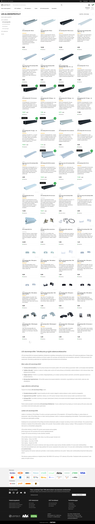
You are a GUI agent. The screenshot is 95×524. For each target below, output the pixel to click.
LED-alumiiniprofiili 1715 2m (83, 65)
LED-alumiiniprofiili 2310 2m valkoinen (28, 196)
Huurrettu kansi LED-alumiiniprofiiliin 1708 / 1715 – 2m (30, 66)
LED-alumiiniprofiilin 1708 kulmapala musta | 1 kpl (66, 324)
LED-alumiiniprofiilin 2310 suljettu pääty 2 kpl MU (29, 480)
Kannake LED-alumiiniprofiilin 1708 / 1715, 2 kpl (84, 230)
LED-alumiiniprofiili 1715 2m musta (29, 98)
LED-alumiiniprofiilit (15, 11)
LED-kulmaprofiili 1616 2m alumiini (48, 130)
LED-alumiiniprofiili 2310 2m (83, 163)
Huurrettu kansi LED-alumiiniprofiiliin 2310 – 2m (85, 196)
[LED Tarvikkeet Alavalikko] (21, 8)
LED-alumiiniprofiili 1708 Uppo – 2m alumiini (48, 99)
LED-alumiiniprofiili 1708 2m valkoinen (46, 31)
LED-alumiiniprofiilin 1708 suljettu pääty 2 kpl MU (66, 293)
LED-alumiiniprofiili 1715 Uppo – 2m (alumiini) (84, 99)
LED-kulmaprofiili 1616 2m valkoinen (66, 130)
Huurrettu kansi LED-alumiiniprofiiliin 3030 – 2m (67, 163)
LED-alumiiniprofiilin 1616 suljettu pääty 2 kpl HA (48, 356)
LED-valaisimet (28, 8)
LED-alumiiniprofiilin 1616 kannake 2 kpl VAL (84, 356)
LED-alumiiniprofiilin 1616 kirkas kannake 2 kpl (29, 356)
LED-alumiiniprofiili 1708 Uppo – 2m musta (66, 99)
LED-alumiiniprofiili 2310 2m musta (48, 195)
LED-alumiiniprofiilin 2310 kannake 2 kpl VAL (29, 449)
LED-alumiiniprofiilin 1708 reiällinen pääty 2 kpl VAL (29, 293)
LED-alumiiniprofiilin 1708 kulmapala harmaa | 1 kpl (29, 324)
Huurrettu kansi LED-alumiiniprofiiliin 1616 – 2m (30, 163)
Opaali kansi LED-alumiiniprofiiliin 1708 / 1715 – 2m (47, 66)
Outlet (36, 8)
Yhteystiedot (91, 1)
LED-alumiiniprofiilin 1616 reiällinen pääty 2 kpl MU (29, 417)
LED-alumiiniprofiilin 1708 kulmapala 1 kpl (48, 324)
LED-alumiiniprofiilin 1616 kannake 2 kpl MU (66, 385)
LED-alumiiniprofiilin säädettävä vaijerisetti (65, 230)
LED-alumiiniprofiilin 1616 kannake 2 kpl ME (84, 324)
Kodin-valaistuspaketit (6, 8)
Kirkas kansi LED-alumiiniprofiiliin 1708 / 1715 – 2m (84, 31)
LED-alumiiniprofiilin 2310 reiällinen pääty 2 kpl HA (84, 417)
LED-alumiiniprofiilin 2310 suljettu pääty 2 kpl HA (66, 417)
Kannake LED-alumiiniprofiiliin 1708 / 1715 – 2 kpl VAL (66, 261)
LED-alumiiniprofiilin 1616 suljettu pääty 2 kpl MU (84, 385)
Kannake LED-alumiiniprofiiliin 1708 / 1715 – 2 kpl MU (48, 293)
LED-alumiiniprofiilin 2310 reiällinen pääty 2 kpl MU (48, 480)
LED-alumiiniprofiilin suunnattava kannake (48, 230)
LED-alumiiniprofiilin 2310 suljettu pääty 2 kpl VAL (48, 449)
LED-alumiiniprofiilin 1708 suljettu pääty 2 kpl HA (29, 261)
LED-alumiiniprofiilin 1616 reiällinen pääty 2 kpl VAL (48, 385)
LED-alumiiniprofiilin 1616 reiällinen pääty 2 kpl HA (66, 356)
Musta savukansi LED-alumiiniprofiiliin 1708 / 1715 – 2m (66, 66)
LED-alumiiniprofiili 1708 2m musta (66, 30)
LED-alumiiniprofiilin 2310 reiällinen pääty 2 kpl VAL (66, 449)
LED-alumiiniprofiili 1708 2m (28, 30)
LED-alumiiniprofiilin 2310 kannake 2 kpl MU (84, 449)
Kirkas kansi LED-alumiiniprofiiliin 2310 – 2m (66, 196)
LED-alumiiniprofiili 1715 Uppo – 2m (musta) (29, 131)
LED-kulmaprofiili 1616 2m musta (84, 130)
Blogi (81, 1)
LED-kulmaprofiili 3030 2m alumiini (48, 163)
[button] (92, 5)
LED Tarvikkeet (17, 8)
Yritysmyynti (85, 1)
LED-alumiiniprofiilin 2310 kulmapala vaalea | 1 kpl (66, 480)
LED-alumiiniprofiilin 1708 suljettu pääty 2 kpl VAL (84, 261)
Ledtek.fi (2, 11)
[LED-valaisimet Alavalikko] (31, 8)
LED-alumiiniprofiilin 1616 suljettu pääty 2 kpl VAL (29, 385)
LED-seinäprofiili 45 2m (27, 229)
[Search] (61, 5)
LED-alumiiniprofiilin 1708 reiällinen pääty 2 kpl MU (84, 293)
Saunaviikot (54, 8)
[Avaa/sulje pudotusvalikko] (1, 1)
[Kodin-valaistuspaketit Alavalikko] (11, 8)
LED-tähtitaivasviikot (44, 8)
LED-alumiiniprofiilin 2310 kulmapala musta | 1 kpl (84, 480)
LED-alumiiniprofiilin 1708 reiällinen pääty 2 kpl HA (48, 261)
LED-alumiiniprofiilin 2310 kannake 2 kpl (48, 417)
